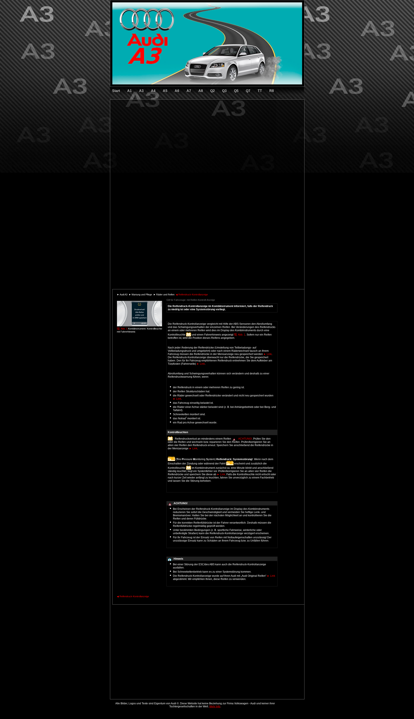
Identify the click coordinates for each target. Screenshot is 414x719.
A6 (177, 91)
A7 (189, 91)
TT (260, 91)
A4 (153, 91)
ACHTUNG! (245, 438)
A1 (129, 91)
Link (267, 354)
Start (116, 91)
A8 (200, 91)
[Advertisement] (177, 118)
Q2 (212, 91)
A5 (165, 91)
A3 (141, 91)
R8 (271, 91)
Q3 (224, 91)
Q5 (236, 91)
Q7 (248, 91)
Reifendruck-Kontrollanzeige (192, 294)
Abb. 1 (124, 328)
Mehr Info (214, 706)
